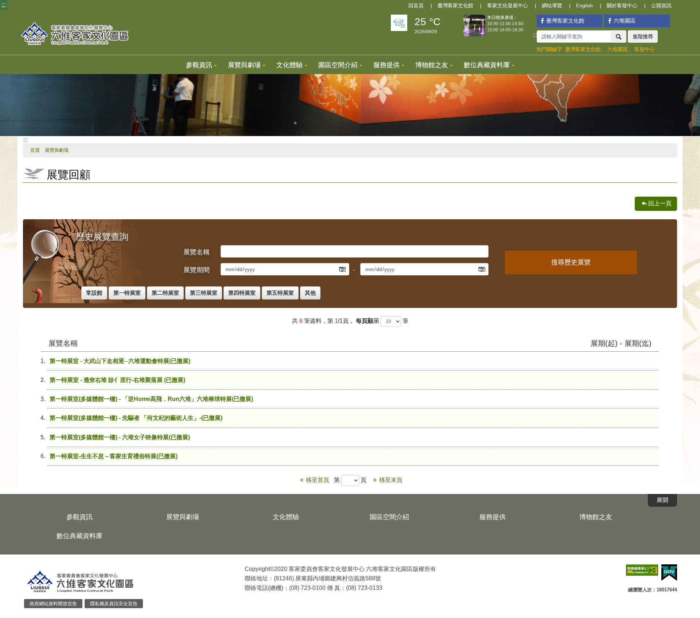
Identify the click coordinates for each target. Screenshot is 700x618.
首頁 (35, 150)
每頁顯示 (367, 321)
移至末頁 (390, 480)
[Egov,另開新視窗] (669, 572)
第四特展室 (242, 293)
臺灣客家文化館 (455, 5)
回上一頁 (660, 203)
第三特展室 (203, 293)
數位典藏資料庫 (487, 65)
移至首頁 (318, 480)
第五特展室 (280, 293)
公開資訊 (661, 5)
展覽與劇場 (244, 65)
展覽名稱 (196, 252)
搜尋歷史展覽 (571, 262)
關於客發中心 (622, 5)
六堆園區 (624, 21)
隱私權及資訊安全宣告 (113, 603)
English (584, 5)
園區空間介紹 (338, 65)
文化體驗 (289, 65)
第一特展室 (127, 293)
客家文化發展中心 (507, 5)
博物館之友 (431, 65)
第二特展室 (165, 293)
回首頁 (416, 5)
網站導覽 (552, 5)
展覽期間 (196, 270)
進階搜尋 (643, 36)
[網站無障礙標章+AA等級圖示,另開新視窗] (642, 570)
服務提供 (386, 65)
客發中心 (644, 49)
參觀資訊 (199, 65)
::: (3, 4)
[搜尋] (618, 36)
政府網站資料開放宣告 (53, 603)
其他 (310, 293)
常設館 (94, 293)
